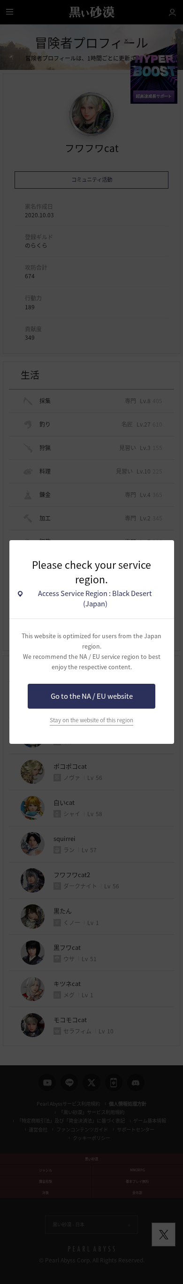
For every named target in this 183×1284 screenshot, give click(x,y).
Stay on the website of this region (91, 720)
